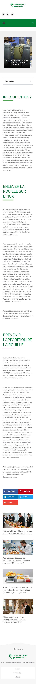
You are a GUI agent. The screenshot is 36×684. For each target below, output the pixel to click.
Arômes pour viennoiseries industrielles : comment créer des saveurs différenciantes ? (16, 560)
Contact (18, 669)
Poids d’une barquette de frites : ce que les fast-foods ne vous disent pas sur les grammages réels (17, 590)
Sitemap (18, 677)
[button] (3, 22)
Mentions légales (18, 673)
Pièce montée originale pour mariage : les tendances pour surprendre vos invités (15, 619)
